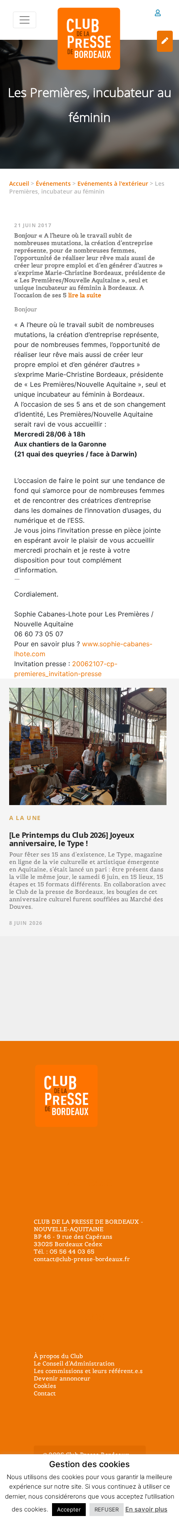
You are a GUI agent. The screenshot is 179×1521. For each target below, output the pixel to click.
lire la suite (84, 295)
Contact (45, 1393)
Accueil (19, 183)
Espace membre (157, 14)
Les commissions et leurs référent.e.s (88, 1371)
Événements (53, 183)
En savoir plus (146, 1509)
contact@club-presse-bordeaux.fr (82, 1259)
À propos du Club (58, 1356)
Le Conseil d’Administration (74, 1363)
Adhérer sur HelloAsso (165, 41)
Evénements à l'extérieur (112, 183)
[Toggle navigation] (24, 20)
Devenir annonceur (62, 1378)
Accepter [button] (69, 1509)
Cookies (45, 1386)
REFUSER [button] (106, 1509)
